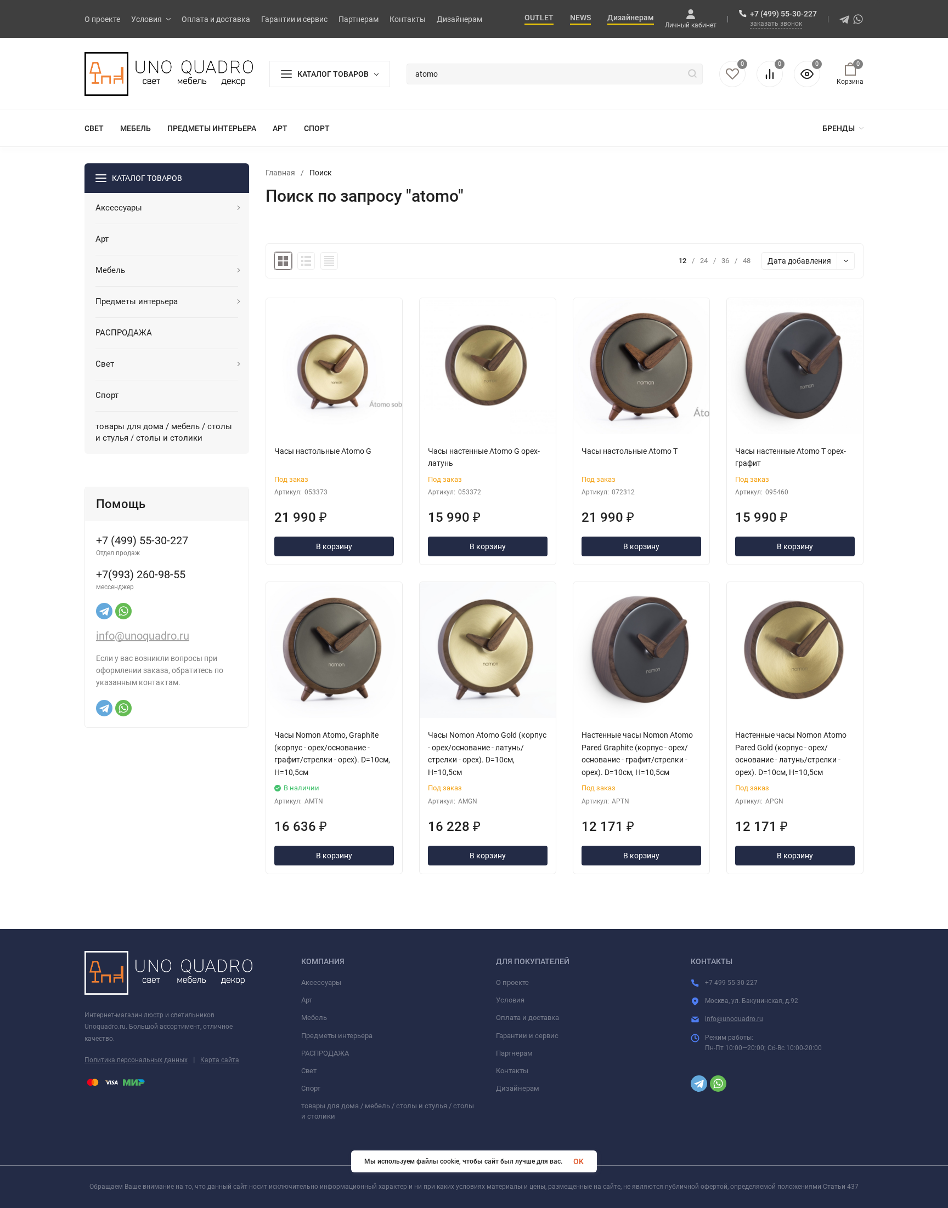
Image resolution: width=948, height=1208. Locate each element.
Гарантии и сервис (527, 1036)
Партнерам (514, 1053)
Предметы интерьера (337, 1036)
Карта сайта (219, 1060)
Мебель (314, 1017)
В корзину (334, 546)
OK (578, 1161)
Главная (280, 172)
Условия (510, 1000)
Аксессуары (321, 982)
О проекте (512, 982)
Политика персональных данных (136, 1060)
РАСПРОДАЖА (325, 1053)
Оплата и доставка (527, 1017)
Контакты (512, 1071)
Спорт (310, 1088)
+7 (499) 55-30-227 (783, 13)
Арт (306, 1000)
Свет (309, 1071)
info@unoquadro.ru (142, 635)
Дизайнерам (517, 1088)
